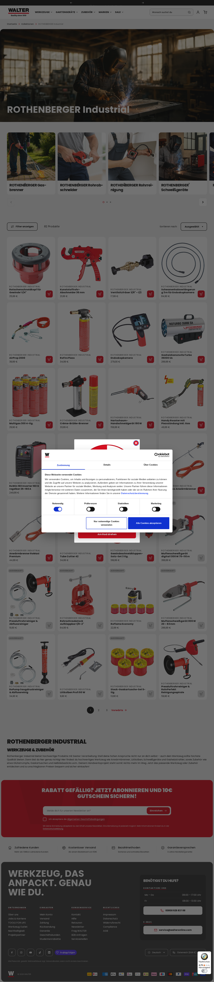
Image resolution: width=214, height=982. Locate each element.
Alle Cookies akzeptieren (148, 523)
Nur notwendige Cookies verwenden (106, 523)
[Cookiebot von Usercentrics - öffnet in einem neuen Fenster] (156, 455)
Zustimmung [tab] (63, 465)
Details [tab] (107, 464)
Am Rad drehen (107, 534)
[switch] (90, 509)
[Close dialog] (136, 443)
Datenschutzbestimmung (134, 493)
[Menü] (209, 953)
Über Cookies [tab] (151, 464)
